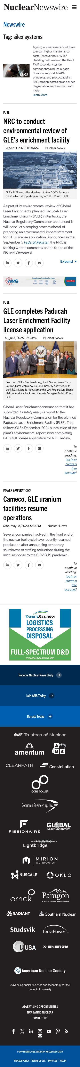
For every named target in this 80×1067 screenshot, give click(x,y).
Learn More (40, 95)
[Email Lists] (40, 1036)
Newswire (14, 24)
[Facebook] (13, 1031)
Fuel (6, 112)
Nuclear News (55, 148)
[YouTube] (49, 1031)
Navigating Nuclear (40, 1012)
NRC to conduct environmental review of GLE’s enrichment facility (36, 130)
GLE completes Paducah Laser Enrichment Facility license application (36, 320)
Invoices (52, 1060)
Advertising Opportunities (40, 1006)
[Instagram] (40, 1031)
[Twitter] (22, 1031)
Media (63, 1060)
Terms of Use (39, 1060)
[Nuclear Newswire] (66, 1031)
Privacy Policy (21, 1060)
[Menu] (73, 7)
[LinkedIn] (31, 1031)
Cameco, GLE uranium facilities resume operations (32, 508)
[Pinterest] (58, 1031)
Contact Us (40, 1018)
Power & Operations (17, 490)
